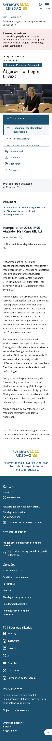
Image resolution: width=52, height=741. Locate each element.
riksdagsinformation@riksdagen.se (26, 522)
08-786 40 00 (14, 497)
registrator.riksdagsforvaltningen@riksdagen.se (27, 553)
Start (5, 17)
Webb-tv (15, 17)
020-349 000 (13, 517)
